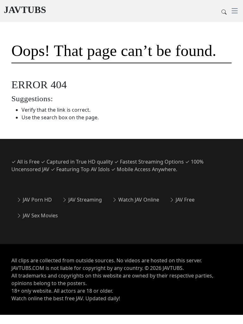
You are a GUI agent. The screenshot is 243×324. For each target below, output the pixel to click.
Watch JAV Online (138, 199)
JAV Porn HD (37, 199)
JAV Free (184, 199)
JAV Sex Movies (40, 215)
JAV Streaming (84, 199)
